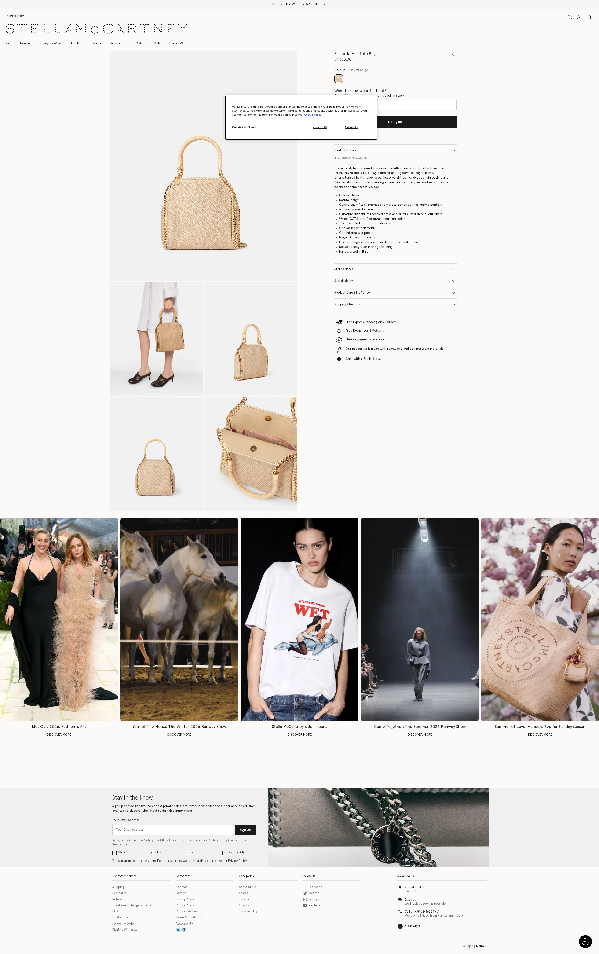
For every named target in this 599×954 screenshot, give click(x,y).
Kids (194, 852)
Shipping (118, 887)
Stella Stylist (413, 926)
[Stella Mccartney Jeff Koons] (299, 620)
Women (122, 852)
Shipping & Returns (347, 304)
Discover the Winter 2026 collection (299, 4)
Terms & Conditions (189, 917)
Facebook (315, 887)
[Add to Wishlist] (454, 54)
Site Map (182, 887)
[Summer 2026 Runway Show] (420, 620)
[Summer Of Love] (540, 620)
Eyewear (244, 899)
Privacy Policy (237, 860)
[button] (203, 166)
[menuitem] (25, 43)
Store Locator (414, 887)
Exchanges (119, 893)
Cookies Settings (187, 911)
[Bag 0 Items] (588, 17)
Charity (244, 905)
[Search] (570, 17)
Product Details (345, 150)
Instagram (315, 899)
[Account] (579, 17)
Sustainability (343, 281)
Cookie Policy (185, 905)
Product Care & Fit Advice (352, 292)
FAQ (115, 911)
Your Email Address (125, 820)
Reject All (351, 127)
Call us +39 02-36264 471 (422, 911)
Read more (119, 844)
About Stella (247, 887)
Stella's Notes (343, 269)
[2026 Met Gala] (59, 620)
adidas (159, 852)
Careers (181, 893)
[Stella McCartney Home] (96, 29)
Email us (410, 899)
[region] (301, 117)
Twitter (314, 893)
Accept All (320, 127)
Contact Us (120, 917)
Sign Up (245, 830)
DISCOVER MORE (59, 734)
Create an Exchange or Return (132, 905)
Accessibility (184, 923)
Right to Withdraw (124, 929)
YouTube (314, 905)
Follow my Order (123, 923)
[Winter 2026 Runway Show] (179, 620)
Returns (117, 899)
